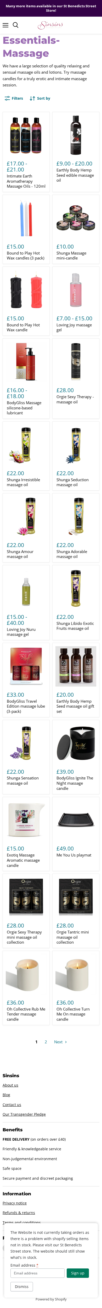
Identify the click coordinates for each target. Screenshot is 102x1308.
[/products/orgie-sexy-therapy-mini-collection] (26, 897)
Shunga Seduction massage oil (72, 482)
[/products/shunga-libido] (75, 588)
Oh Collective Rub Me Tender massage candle (26, 1014)
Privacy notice (15, 1203)
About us (10, 1085)
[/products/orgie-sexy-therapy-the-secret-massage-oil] (75, 362)
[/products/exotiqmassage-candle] (26, 820)
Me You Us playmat (73, 855)
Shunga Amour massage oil (20, 554)
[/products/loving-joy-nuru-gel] (26, 588)
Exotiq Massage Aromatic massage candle (23, 860)
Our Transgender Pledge (24, 1114)
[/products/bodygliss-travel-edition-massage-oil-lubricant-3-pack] (26, 666)
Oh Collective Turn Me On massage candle (73, 1014)
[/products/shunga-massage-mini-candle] (75, 218)
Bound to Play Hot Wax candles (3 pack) (25, 255)
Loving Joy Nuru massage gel (21, 632)
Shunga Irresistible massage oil (23, 482)
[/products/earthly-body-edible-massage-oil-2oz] (75, 135)
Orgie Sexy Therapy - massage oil (75, 399)
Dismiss (22, 1286)
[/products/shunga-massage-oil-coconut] (75, 516)
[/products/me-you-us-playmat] (75, 820)
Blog (6, 1094)
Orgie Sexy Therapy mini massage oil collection (24, 937)
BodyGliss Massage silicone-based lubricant (24, 407)
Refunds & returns (19, 1212)
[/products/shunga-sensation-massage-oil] (26, 743)
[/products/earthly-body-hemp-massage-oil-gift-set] (75, 666)
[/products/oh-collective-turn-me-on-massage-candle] (75, 974)
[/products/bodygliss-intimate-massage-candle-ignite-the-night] (75, 743)
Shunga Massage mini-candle (71, 255)
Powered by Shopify (51, 1299)
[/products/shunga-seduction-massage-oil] (75, 444)
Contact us (12, 1104)
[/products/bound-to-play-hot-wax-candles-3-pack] (26, 218)
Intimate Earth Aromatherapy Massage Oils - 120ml (26, 181)
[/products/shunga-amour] (26, 516)
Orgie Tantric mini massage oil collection (72, 937)
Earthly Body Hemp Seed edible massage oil (75, 175)
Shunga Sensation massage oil (23, 780)
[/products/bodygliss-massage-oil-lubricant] (26, 362)
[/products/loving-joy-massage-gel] (75, 290)
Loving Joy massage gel (74, 327)
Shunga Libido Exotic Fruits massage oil (75, 626)
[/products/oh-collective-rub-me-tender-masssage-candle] (26, 974)
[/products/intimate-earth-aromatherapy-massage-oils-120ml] (26, 135)
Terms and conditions (22, 1222)
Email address (24, 1265)
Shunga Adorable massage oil (71, 554)
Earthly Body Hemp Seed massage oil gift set (75, 706)
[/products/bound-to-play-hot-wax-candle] (26, 290)
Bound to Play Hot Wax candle (23, 327)
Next (59, 1041)
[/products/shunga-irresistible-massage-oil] (26, 444)
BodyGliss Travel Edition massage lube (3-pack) (26, 706)
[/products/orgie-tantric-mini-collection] (75, 897)
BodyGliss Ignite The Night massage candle (74, 783)
